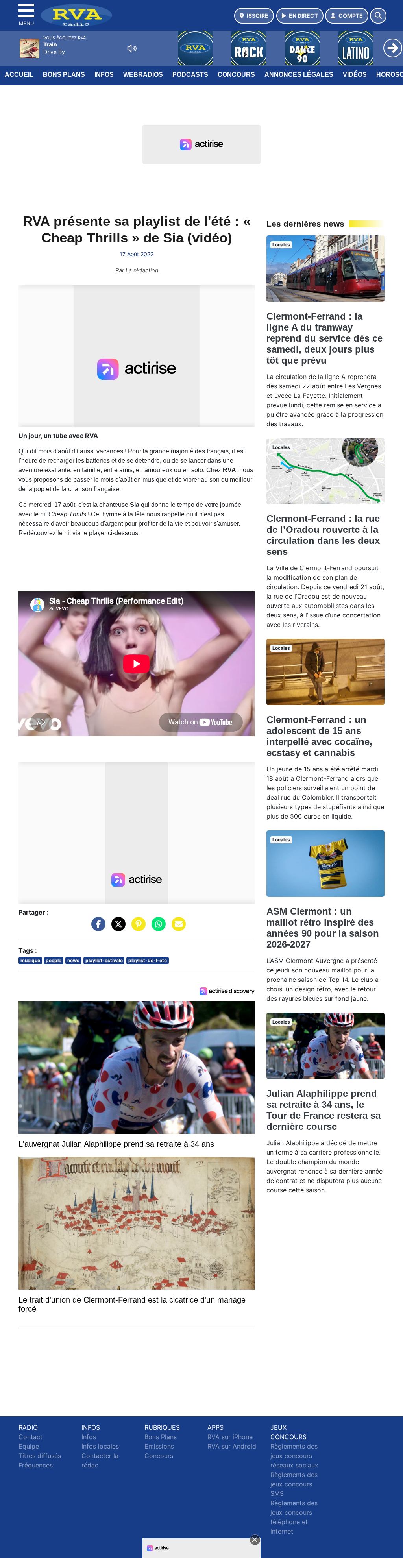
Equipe (28, 1446)
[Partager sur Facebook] (96, 928)
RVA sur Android (231, 1446)
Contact (30, 1437)
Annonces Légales (298, 74)
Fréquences (35, 1465)
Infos (104, 74)
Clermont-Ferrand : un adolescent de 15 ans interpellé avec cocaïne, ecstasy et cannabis (319, 736)
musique (30, 960)
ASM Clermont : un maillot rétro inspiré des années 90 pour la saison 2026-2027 (322, 928)
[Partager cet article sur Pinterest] (137, 928)
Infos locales (100, 1446)
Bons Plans (64, 74)
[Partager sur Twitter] (116, 928)
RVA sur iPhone (230, 1437)
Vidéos (355, 74)
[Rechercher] (378, 16)
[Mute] (132, 48)
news (73, 960)
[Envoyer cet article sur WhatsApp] (157, 928)
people (53, 960)
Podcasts (190, 74)
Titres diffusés (39, 1456)
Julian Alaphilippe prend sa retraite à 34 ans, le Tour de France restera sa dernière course (323, 1110)
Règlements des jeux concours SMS (294, 1484)
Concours (236, 74)
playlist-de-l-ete (147, 960)
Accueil (19, 74)
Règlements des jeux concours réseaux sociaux (294, 1455)
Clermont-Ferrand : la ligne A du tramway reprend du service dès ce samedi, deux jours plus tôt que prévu (324, 338)
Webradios (143, 74)
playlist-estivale (104, 960)
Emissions (159, 1446)
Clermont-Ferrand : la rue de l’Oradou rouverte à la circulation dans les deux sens (323, 535)
